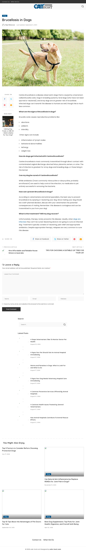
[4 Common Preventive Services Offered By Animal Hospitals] (23, 394)
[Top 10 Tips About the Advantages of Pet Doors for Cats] (21, 504)
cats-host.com (55, 549)
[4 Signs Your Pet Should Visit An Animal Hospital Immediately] (23, 355)
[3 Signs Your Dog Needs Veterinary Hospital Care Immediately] (23, 381)
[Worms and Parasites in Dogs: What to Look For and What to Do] (23, 368)
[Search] (82, 6)
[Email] (11, 105)
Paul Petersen (10, 25)
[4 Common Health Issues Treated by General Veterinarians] (23, 407)
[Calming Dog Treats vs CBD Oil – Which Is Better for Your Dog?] (7, 121)
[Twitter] (11, 99)
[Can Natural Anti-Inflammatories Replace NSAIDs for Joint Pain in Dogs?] (64, 461)
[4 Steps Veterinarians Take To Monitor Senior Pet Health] (23, 342)
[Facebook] (4, 99)
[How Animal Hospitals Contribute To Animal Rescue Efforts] (23, 420)
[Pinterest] (4, 105)
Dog (4, 15)
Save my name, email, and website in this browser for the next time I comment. (29, 304)
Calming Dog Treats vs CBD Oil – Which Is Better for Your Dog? (8, 132)
